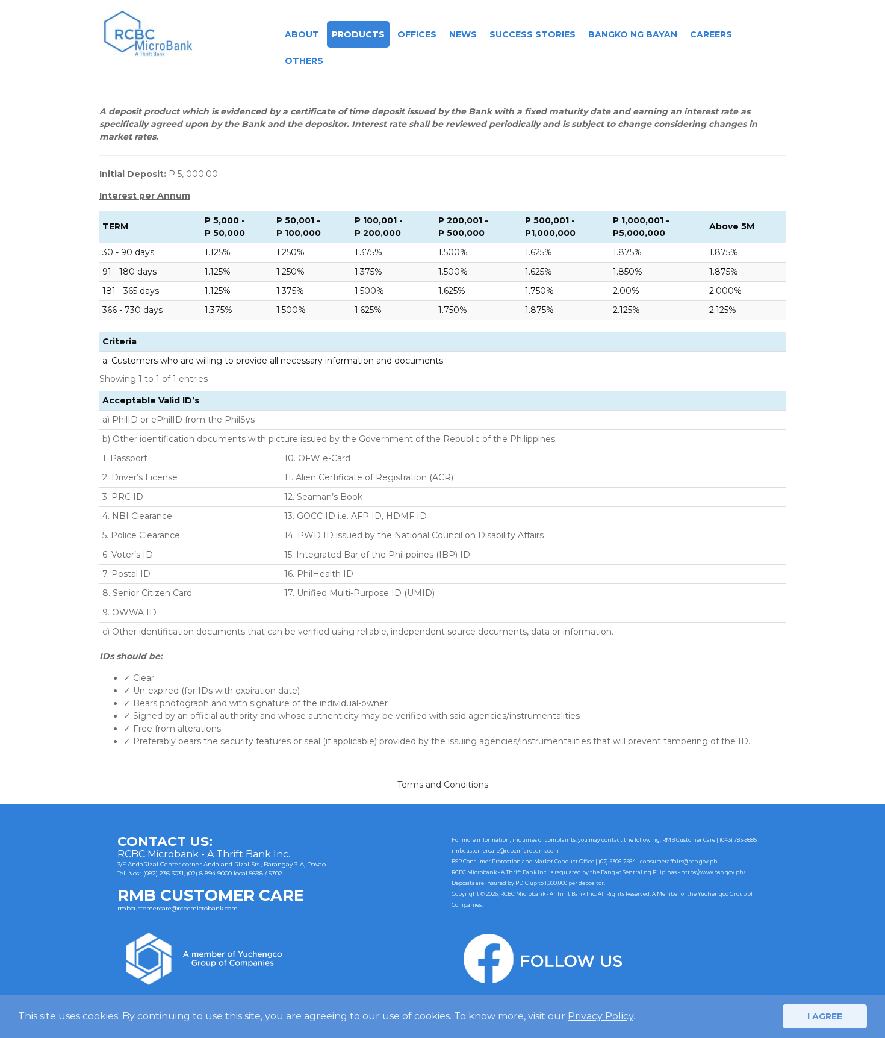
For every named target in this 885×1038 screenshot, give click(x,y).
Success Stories (532, 34)
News (463, 34)
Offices (416, 34)
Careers (711, 34)
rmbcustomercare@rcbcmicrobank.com (177, 908)
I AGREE (824, 1016)
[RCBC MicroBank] (148, 32)
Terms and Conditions (442, 784)
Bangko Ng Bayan (632, 34)
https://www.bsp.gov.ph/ (713, 872)
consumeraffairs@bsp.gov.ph (679, 862)
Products (358, 34)
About (302, 34)
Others (304, 60)
